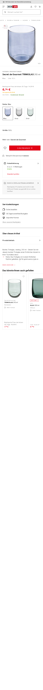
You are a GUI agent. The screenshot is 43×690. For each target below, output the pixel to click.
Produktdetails (8, 240)
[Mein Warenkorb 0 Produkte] (40, 7)
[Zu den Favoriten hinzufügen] (5, 148)
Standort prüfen (13, 174)
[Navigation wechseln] (3, 7)
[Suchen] (5, 12)
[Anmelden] (31, 7)
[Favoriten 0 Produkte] (35, 7)
